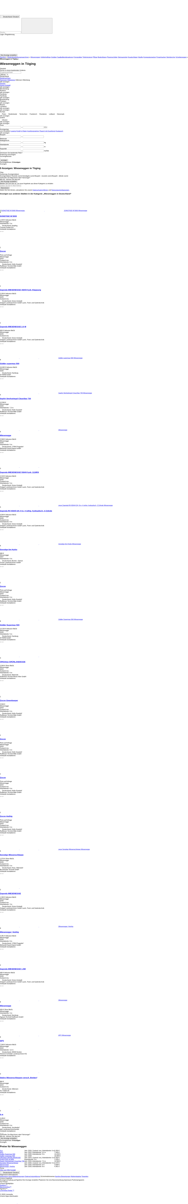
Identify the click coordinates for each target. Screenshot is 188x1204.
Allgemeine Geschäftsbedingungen (12, 1176)
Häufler (140, 57)
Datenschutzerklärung (32, 1176)
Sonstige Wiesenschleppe (12, 855)
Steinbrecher (170, 57)
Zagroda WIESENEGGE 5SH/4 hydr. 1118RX (19, 472)
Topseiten (85, 1176)
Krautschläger (133, 57)
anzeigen (4, 160)
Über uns (3, 1170)
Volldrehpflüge (46, 57)
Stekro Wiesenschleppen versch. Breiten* (18, 1078)
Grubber (54, 57)
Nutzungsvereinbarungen (60, 190)
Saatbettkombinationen (65, 57)
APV (2, 1041)
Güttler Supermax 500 (9, 625)
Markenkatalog (76, 1176)
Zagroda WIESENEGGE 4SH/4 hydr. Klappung (20, 290)
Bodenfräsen (102, 57)
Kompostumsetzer (149, 57)
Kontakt (13, 1170)
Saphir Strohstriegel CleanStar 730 (15, 399)
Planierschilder (112, 57)
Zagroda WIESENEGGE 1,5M (13, 969)
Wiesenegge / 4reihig (9, 932)
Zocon (3, 251)
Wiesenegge (5, 435)
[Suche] (36, 26)
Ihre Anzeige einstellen (9, 181)
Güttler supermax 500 (9, 364)
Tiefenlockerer (87, 57)
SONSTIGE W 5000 (8, 216)
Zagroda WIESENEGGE (10, 893)
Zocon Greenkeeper (9, 700)
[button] (94, 44)
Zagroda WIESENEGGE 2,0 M (13, 327)
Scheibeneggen (181, 57)
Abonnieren (5, 188)
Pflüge (95, 57)
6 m (1, 1114)
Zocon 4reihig (6, 816)
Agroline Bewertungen (62, 1176)
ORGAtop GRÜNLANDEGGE (12, 662)
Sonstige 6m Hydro (8, 550)
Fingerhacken (161, 57)
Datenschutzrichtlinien (40, 190)
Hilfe (8, 1170)
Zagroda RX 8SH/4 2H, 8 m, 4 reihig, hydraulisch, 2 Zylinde (26, 511)
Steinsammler (122, 57)
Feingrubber (78, 57)
